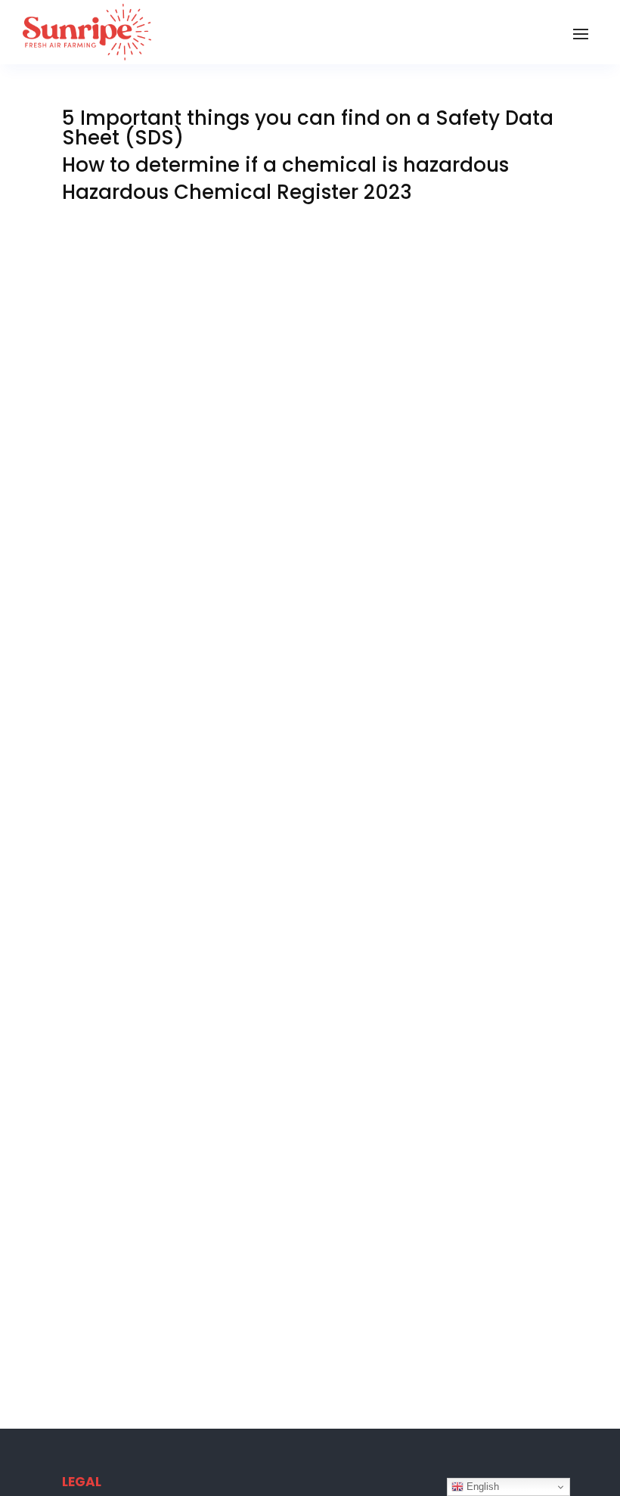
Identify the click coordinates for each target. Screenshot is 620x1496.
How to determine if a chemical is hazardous (285, 164)
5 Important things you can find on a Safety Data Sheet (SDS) (307, 127)
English (481, 1486)
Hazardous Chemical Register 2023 (237, 192)
